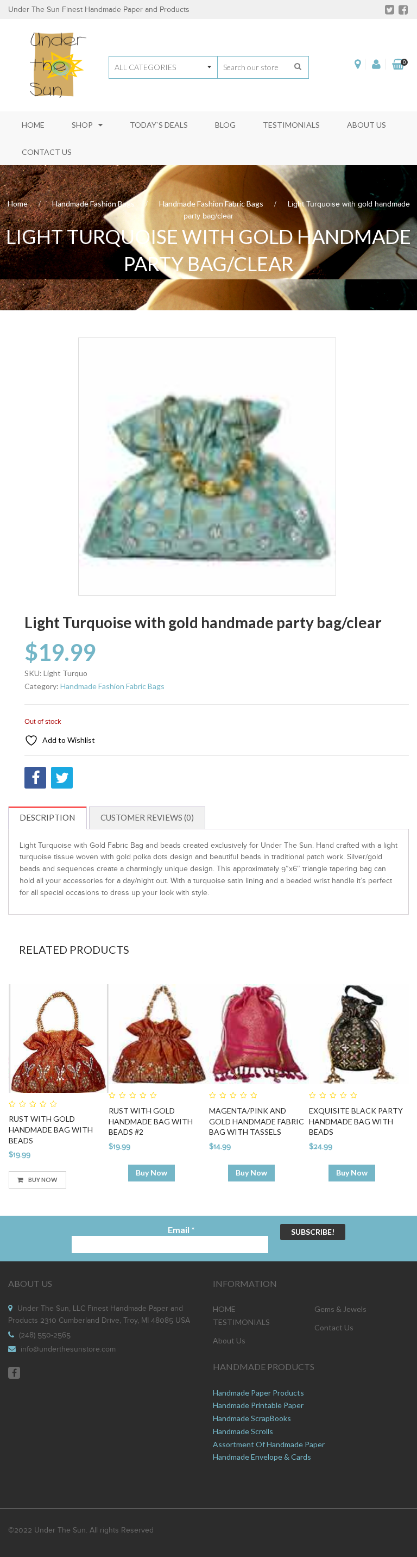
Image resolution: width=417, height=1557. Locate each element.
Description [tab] (47, 817)
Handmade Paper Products (258, 1392)
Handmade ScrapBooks (252, 1418)
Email (181, 1229)
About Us (229, 1340)
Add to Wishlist (68, 740)
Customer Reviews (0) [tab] (147, 817)
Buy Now (43, 1179)
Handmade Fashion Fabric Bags (211, 203)
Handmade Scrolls (243, 1431)
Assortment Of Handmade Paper (269, 1444)
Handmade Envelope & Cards (262, 1456)
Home (18, 203)
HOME (224, 1309)
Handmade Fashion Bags (93, 203)
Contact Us (333, 1327)
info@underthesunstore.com (68, 1349)
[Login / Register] (376, 64)
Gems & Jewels (340, 1309)
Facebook (14, 1373)
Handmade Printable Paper (258, 1405)
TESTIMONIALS (241, 1322)
